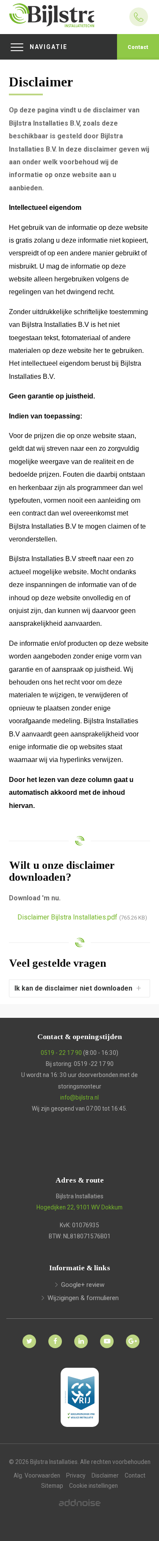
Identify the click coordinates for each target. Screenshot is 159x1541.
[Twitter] (27, 1336)
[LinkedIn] (79, 1336)
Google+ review (83, 1285)
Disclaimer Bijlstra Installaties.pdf (82, 917)
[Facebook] (53, 1336)
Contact (138, 47)
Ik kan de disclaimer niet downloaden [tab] (73, 988)
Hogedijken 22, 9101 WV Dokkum (79, 1207)
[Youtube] (105, 1336)
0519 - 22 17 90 (61, 1052)
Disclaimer (105, 1475)
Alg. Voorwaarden (37, 1475)
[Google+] (131, 1336)
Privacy (76, 1475)
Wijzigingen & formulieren (83, 1298)
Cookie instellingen (93, 1485)
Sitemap (52, 1485)
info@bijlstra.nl (79, 1097)
